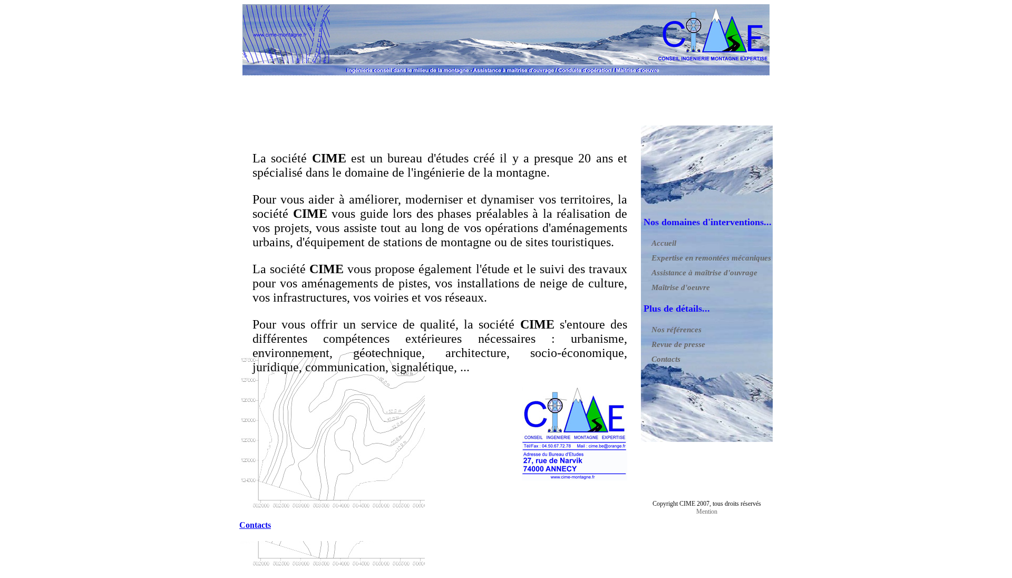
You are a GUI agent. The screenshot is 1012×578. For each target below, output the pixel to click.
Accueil (663, 243)
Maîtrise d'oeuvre (680, 287)
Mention (706, 511)
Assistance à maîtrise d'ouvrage (704, 272)
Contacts (665, 359)
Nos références (676, 329)
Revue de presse (678, 344)
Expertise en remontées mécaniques (711, 258)
